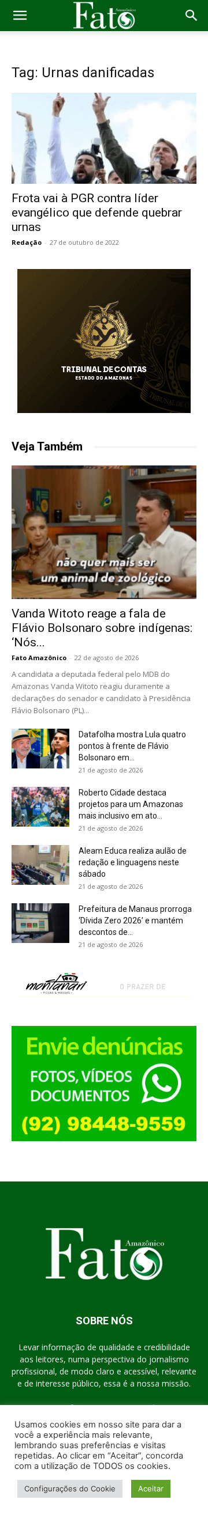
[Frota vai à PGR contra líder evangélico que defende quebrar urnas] (104, 138)
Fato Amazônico (39, 657)
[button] (19, 15)
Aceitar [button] (151, 1488)
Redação (27, 242)
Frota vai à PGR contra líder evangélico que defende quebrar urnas (97, 212)
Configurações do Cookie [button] (70, 1488)
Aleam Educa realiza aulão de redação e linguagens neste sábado (133, 862)
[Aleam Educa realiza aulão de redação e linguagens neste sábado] (40, 865)
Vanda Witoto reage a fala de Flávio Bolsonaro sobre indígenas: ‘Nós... (102, 628)
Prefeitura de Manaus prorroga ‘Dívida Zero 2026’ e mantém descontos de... (135, 920)
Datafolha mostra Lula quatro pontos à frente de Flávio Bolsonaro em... (132, 746)
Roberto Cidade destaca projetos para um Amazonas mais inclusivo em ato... (131, 804)
